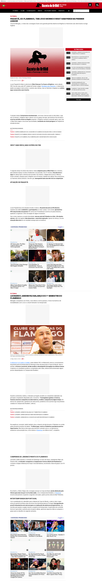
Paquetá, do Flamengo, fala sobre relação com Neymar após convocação (36, 136)
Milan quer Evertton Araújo (30, 1)
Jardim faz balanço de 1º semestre (15, 1)
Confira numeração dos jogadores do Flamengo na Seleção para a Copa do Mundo (38, 131)
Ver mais (78, 99)
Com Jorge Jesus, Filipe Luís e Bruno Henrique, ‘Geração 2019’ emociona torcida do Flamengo (80, 94)
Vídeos (40, 11)
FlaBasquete (31, 11)
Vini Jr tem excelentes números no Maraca (87, 1)
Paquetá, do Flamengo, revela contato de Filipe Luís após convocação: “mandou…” (38, 134)
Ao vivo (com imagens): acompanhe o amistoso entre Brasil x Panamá (81, 68)
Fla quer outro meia (41, 1)
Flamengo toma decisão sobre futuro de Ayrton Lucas (80, 89)
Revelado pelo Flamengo (49, 86)
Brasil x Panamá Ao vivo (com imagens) (56, 1)
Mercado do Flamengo (71, 1)
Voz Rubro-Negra (50, 11)
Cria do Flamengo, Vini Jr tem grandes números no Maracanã (80, 78)
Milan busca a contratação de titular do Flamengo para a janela (80, 58)
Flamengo (40, 430)
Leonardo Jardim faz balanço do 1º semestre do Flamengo (80, 53)
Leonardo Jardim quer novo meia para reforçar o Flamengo (80, 63)
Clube (22, 11)
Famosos (61, 11)
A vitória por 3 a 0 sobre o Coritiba (20, 362)
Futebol (15, 11)
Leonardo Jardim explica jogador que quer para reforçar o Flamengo (81, 73)
